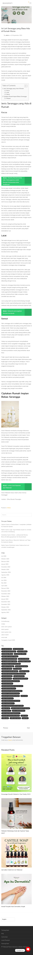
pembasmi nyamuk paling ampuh (10, 693)
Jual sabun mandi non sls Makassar (11, 870)
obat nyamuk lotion (19, 676)
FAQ (2, 933)
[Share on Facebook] (26, 508)
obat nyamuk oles (6, 632)
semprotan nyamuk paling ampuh (10, 715)
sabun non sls (5, 708)
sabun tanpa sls (6, 710)
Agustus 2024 (5, 575)
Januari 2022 (4, 599)
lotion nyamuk (17, 668)
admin (7, 35)
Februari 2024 (5, 588)
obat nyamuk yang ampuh (8, 688)
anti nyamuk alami (6, 649)
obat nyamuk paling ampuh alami (10, 681)
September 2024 (6, 572)
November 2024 (5, 567)
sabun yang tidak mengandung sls (11, 713)
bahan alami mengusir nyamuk (10, 656)
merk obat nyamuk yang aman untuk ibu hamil (13, 673)
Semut (8, 94)
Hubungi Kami (5, 943)
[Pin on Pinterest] (31, 508)
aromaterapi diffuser (7, 654)
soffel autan (5, 718)
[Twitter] (7, 951)
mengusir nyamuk (24, 671)
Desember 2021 (5, 602)
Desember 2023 (5, 591)
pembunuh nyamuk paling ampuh (10, 696)
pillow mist (24, 696)
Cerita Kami (4, 937)
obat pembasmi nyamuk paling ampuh (12, 691)
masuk (10, 740)
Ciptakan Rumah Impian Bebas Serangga (15, 96)
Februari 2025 (5, 561)
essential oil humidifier (7, 666)
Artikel (9, 508)
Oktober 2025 (5, 559)
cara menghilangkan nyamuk (9, 661)
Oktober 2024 (5, 569)
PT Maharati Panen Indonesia (9, 947)
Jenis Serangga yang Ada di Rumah (14, 88)
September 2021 (6, 610)
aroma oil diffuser (22, 651)
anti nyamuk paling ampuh (8, 651)
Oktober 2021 (5, 607)
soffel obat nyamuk (15, 718)
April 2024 (4, 586)
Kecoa (8, 90)
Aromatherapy (5, 621)
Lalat (7, 92)
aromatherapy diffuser (20, 654)
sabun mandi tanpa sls (8, 703)
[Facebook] (1, 951)
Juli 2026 (3, 556)
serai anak (4, 637)
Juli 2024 (3, 577)
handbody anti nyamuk (21, 666)
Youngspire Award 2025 (8, 640)
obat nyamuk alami (7, 676)
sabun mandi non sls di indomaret (10, 701)
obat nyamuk (5, 629)
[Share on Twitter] (28, 508)
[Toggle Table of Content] (25, 85)
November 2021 (5, 604)
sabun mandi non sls (7, 698)
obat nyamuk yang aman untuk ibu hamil (12, 686)
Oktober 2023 (5, 596)
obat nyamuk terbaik (7, 683)
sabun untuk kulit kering (18, 710)
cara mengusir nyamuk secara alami (11, 664)
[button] (30, 515)
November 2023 (5, 594)
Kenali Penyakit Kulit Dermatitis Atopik (13, 907)
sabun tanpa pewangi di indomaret (20, 708)
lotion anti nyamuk (6, 627)
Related (8, 98)
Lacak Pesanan (5, 940)
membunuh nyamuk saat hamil (10, 671)
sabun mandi (4, 635)
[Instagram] (4, 951)
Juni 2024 (4, 580)
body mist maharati (23, 659)
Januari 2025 (4, 564)
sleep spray (24, 715)
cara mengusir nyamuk (24, 661)
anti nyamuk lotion (18, 649)
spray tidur (25, 718)
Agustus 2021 (5, 612)
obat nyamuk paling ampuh (20, 678)
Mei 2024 (3, 583)
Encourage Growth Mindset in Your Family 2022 (16, 794)
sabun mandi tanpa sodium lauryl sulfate (12, 706)
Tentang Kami (5, 930)
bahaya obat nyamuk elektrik (9, 659)
